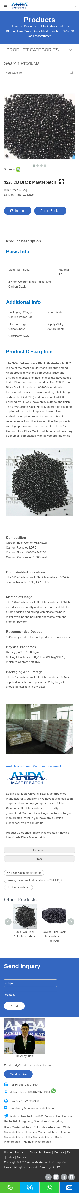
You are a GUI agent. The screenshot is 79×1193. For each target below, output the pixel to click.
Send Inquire (18, 1074)
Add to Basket (50, 211)
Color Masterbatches (47, 1127)
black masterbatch (18, 887)
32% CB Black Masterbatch (24, 872)
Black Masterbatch (45, 832)
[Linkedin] (56, 1177)
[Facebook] (71, 1177)
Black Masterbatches (53, 793)
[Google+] (48, 1177)
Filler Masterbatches (39, 1137)
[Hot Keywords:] (71, 72)
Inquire (20, 211)
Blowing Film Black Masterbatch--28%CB (33, 880)
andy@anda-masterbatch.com (31, 1065)
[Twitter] (64, 1177)
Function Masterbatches (41, 1132)
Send (14, 1006)
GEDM (56, 1167)
